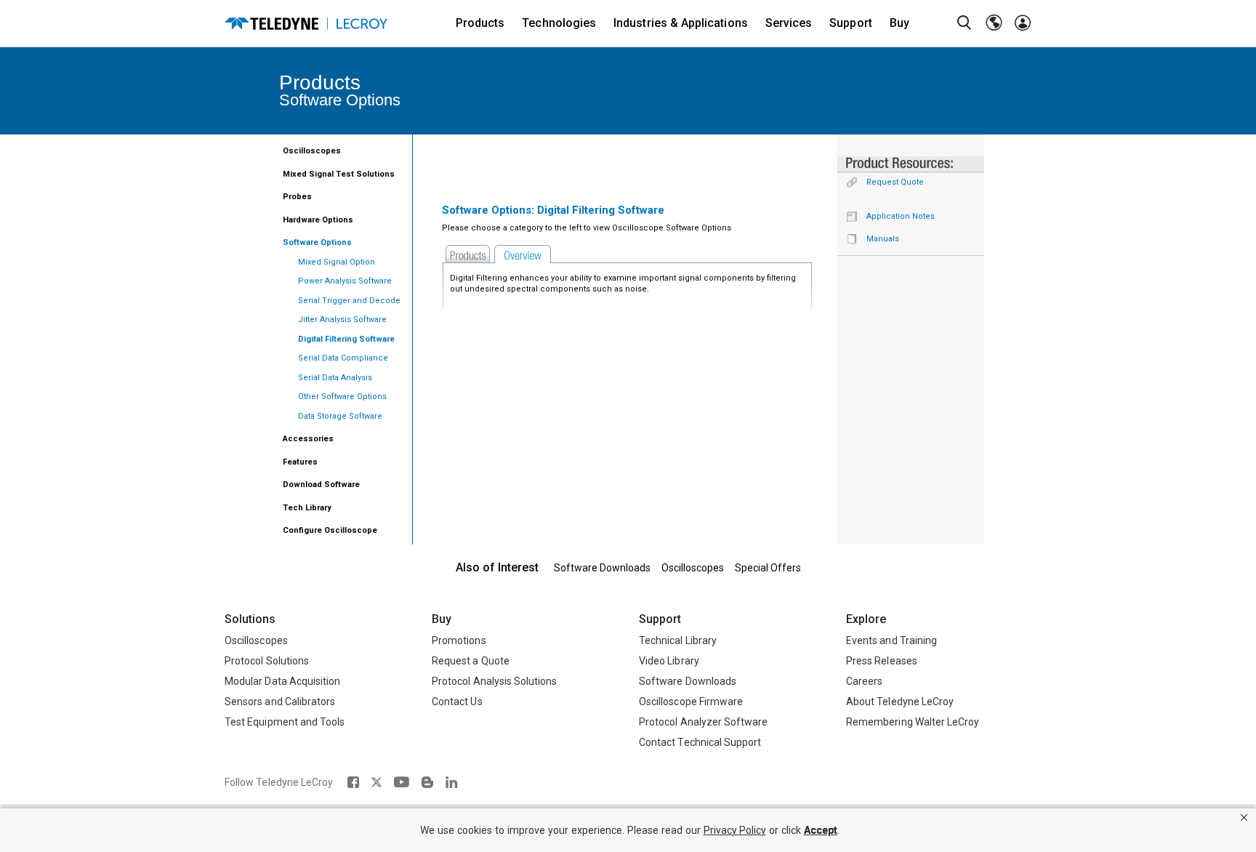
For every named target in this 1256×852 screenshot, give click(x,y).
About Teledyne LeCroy (900, 701)
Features (300, 462)
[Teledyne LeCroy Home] (306, 24)
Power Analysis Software (345, 281)
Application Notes (900, 216)
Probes (297, 196)
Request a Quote (471, 661)
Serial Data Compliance (343, 358)
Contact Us (457, 701)
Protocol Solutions (267, 661)
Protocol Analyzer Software (703, 722)
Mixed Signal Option (336, 262)
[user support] (1022, 23)
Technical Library (678, 640)
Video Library (669, 661)
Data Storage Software (340, 416)
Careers (864, 681)
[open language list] (993, 23)
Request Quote (895, 182)
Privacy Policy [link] (735, 830)
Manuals (882, 239)
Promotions (459, 640)
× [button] (1244, 817)
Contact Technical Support (700, 742)
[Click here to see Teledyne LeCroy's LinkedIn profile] (452, 782)
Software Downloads (602, 568)
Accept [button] (820, 830)
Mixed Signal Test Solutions (339, 174)
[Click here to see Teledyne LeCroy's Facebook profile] (353, 782)
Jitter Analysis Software (342, 319)
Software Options (317, 242)
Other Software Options (342, 396)
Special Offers (768, 568)
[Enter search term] (964, 23)
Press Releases (881, 661)
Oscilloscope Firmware (691, 701)
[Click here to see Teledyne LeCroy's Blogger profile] (427, 782)
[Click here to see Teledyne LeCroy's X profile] (376, 782)
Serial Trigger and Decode (349, 300)
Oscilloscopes (312, 151)
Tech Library (307, 508)
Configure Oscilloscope (330, 530)
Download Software (321, 484)
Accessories (308, 438)
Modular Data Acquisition (282, 681)
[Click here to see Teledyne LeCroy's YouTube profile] (401, 782)
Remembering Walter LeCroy (912, 722)
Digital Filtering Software (346, 339)
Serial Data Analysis (335, 377)
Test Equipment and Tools (285, 722)
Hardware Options (318, 220)
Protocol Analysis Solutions (494, 681)
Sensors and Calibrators (280, 701)
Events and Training (891, 640)
